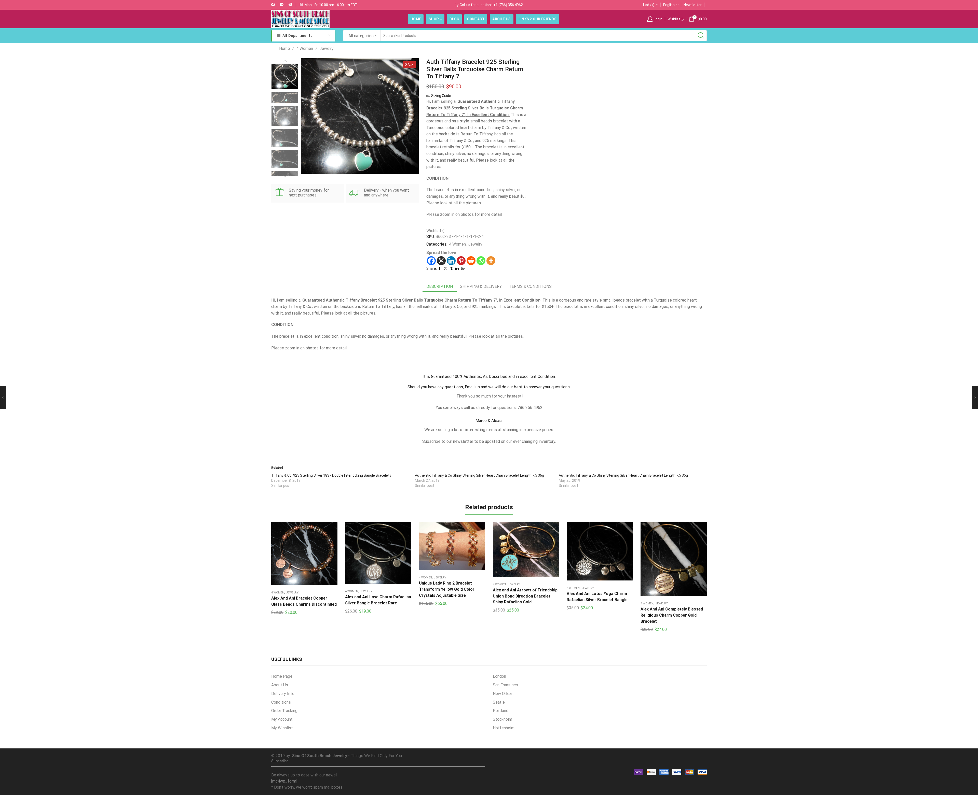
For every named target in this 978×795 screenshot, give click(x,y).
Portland (500, 710)
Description (439, 286)
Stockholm (502, 719)
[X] (441, 260)
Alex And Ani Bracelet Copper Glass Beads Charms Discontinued (304, 601)
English (669, 5)
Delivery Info (282, 693)
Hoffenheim (503, 728)
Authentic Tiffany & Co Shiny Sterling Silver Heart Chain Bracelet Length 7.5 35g (623, 475)
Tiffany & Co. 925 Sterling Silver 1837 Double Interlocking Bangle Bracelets (331, 475)
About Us (501, 19)
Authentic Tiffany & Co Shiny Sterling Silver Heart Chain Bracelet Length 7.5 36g (479, 475)
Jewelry (326, 48)
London (499, 676)
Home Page (281, 676)
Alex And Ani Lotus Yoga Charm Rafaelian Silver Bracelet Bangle (597, 596)
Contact (476, 19)
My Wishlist (282, 728)
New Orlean (503, 693)
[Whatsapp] (481, 260)
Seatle (499, 702)
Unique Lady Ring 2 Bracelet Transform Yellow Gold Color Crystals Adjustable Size (446, 589)
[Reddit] (471, 260)
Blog (454, 19)
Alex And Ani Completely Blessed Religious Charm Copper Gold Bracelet (672, 615)
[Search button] (701, 35)
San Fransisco (505, 685)
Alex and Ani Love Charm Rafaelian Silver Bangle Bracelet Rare (378, 599)
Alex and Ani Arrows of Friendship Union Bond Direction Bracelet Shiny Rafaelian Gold (525, 596)
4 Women (304, 48)
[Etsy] (290, 5)
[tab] (440, 286)
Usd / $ (648, 5)
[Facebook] (273, 5)
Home (416, 19)
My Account (282, 719)
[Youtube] (281, 5)
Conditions (281, 702)
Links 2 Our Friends (537, 19)
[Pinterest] (461, 260)
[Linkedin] (451, 260)
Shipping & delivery (481, 286)
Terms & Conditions (530, 286)
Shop (434, 19)
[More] (490, 260)
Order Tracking (284, 710)
